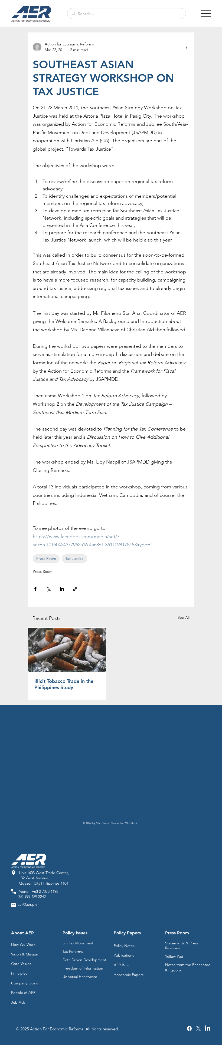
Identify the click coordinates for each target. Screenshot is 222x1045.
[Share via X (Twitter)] (48, 588)
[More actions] (186, 47)
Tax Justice (74, 558)
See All (184, 617)
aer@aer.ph (27, 904)
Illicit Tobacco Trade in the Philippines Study (63, 684)
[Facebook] (189, 1028)
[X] (198, 1028)
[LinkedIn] (207, 1028)
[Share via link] (75, 588)
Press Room (46, 558)
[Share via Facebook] (35, 588)
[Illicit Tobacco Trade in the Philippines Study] (67, 650)
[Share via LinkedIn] (61, 588)
